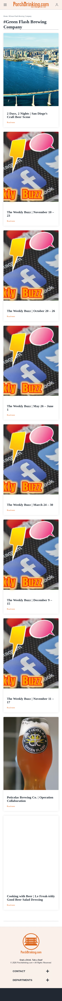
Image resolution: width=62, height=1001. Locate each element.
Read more (11, 122)
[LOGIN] (57, 4)
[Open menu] (5, 4)
